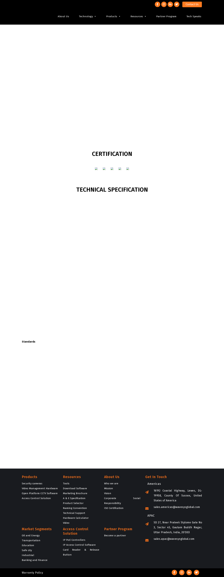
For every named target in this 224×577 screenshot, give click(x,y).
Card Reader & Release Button (81, 552)
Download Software (75, 488)
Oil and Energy (31, 535)
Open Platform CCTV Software (40, 493)
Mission (108, 488)
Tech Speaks (193, 16)
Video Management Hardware (40, 488)
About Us (63, 16)
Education (28, 545)
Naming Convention (75, 508)
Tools (66, 483)
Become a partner (115, 535)
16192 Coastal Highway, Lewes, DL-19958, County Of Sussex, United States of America (178, 495)
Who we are (111, 483)
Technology (86, 16)
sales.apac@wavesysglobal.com (174, 538)
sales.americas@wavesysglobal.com (177, 507)
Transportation (31, 540)
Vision (107, 493)
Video (66, 522)
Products (111, 16)
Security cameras (32, 483)
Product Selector (73, 503)
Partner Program (166, 16)
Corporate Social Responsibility (122, 501)
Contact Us (192, 4)
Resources (137, 16)
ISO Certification (114, 508)
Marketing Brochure (75, 493)
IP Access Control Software (79, 544)
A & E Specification (74, 498)
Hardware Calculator (76, 517)
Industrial (28, 555)
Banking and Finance (35, 560)
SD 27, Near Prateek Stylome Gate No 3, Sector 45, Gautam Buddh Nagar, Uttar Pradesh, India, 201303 (178, 527)
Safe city (27, 550)
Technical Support (74, 513)
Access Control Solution (36, 498)
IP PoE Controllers (74, 539)
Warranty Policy (32, 572)
